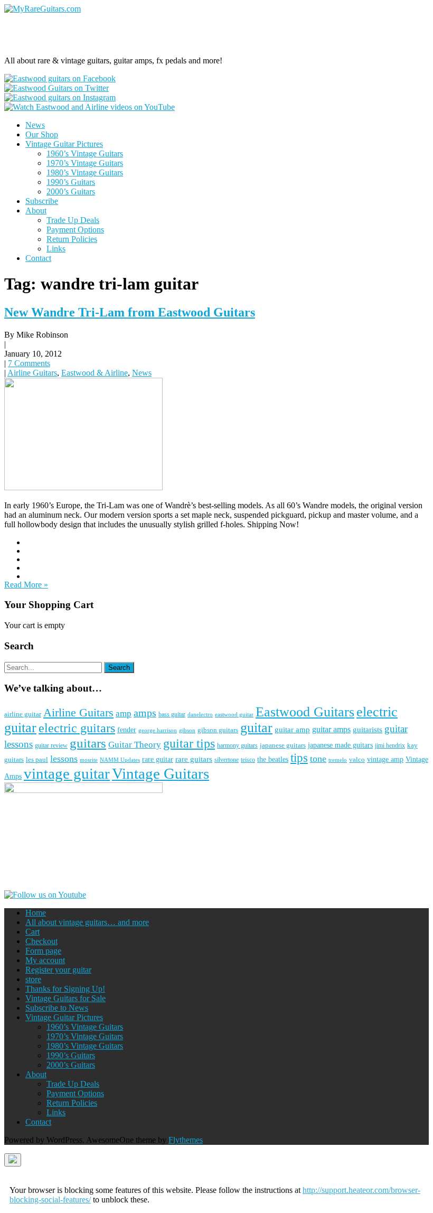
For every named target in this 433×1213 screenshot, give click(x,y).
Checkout (41, 941)
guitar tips (189, 743)
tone (318, 758)
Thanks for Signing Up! (65, 988)
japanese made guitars (340, 745)
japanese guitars (283, 745)
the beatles (272, 759)
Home (35, 912)
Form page (43, 950)
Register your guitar (58, 969)
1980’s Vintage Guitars (84, 172)
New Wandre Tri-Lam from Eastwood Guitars (129, 312)
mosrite (89, 760)
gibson (187, 730)
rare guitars (193, 758)
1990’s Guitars (70, 182)
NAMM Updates (120, 760)
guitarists (367, 729)
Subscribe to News (56, 1007)
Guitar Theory (134, 745)
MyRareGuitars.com (78, 34)
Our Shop (41, 134)
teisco (248, 759)
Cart (32, 931)
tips (299, 757)
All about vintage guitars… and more (87, 922)
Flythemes (185, 1139)
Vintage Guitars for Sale (65, 998)
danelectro (200, 714)
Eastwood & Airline (94, 372)
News (35, 124)
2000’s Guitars (70, 191)
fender (126, 730)
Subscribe (41, 201)
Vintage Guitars (160, 773)
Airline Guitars (32, 372)
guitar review (51, 745)
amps (145, 713)
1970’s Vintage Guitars (84, 162)
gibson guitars (217, 730)
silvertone (226, 759)
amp (123, 713)
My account (45, 960)
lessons (64, 758)
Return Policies (71, 239)
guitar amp (292, 729)
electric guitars (77, 728)
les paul (37, 759)
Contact (38, 258)
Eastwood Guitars (305, 712)
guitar (256, 727)
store (33, 979)
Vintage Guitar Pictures (64, 143)
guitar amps (331, 729)
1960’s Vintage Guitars (84, 153)
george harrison (157, 730)
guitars (88, 743)
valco (357, 759)
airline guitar (22, 714)
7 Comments (29, 363)
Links (55, 248)
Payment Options (75, 229)
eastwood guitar (234, 714)
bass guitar (171, 714)
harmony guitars (237, 745)
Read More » (26, 584)
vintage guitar (67, 773)
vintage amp (385, 759)
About (35, 210)
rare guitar (157, 759)
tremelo (337, 760)
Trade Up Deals (72, 220)
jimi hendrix (390, 745)
